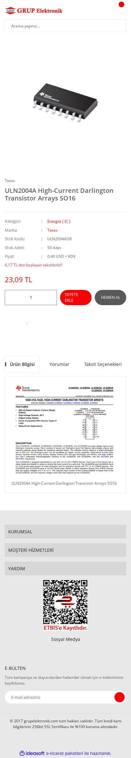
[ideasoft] (32, 754)
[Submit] (119, 697)
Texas (10, 180)
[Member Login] (104, 10)
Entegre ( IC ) (58, 221)
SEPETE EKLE (71, 297)
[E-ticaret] (64, 753)
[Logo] (34, 10)
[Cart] (120, 10)
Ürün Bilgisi (22, 364)
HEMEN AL (110, 297)
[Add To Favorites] (27, 321)
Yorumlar (59, 364)
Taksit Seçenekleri (103, 364)
